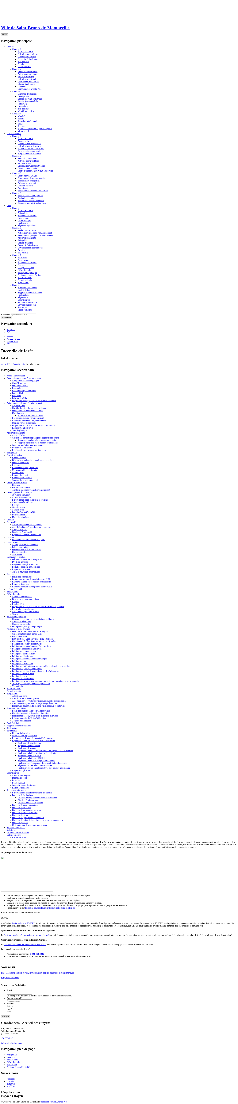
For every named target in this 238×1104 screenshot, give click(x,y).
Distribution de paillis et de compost (27, 410)
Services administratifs (16, 790)
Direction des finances (21, 807)
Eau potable (12, 522)
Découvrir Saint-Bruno (17, 482)
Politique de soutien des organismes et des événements (35, 671)
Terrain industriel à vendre (18, 832)
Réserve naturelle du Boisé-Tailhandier (29, 718)
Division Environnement (28, 800)
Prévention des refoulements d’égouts (28, 539)
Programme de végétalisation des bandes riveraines (34, 400)
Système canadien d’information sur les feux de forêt (27, 935)
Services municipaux (16, 827)
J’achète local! (18, 510)
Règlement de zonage (27, 748)
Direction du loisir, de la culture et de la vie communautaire (37, 820)
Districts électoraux (20, 462)
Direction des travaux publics (24, 812)
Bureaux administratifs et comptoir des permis (32, 793)
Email (9, 990)
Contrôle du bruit (19, 383)
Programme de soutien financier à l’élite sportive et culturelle (38, 706)
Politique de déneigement (23, 656)
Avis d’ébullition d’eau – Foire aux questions (31, 527)
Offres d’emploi (13, 594)
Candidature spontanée (22, 596)
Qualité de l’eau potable (22, 532)
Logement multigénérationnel (25, 564)
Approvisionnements (16, 433)
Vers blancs (17, 554)
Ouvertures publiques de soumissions (28, 445)
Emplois (15, 601)
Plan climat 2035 (19, 636)
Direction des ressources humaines (27, 810)
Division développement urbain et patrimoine (37, 797)
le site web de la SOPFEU (23, 923)
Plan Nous (16, 395)
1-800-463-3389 (37, 954)
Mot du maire (18, 472)
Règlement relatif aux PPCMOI (31, 758)
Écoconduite (17, 388)
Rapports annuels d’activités (19, 726)
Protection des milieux (16, 708)
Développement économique (19, 492)
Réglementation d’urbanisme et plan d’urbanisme (33, 740)
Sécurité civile (19, 364)
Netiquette (11, 1057)
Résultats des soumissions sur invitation (29, 450)
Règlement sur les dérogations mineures (35, 765)
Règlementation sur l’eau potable (26, 534)
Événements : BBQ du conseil (25, 467)
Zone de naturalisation (21, 721)
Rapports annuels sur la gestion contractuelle (37, 440)
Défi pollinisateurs (20, 385)
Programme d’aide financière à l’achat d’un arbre (33, 425)
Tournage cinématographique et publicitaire (31, 683)
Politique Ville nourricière (23, 678)
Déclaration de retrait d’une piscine (27, 559)
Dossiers (10, 519)
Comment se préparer (21, 775)
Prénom (10, 1003)
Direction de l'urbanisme (22, 795)
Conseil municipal (14, 455)
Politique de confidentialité (23, 654)
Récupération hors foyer (22, 428)
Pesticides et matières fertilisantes (26, 549)
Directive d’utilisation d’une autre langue (30, 631)
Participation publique (16, 616)
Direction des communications (25, 805)
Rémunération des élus (22, 477)
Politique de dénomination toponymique (29, 658)
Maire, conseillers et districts (24, 470)
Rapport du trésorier (20, 475)
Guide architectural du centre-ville (27, 634)
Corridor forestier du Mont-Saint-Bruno (29, 408)
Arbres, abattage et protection (25, 544)
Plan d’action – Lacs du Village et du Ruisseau (32, 639)
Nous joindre (12, 591)
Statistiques (11, 830)
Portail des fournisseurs (22, 448)
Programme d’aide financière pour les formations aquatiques (38, 606)
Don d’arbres (18, 413)
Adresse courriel (14, 998)
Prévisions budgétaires (22, 577)
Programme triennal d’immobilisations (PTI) (31, 579)
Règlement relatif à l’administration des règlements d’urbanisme (45, 750)
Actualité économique (21, 497)
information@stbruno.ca (11, 1043)
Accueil (10, 337)
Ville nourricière (14, 835)
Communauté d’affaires (22, 502)
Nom (9, 1009)
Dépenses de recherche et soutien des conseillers (33, 460)
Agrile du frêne (18, 405)
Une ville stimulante (20, 517)
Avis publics (12, 452)
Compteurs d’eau (19, 529)
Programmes (12, 693)
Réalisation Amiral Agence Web (53, 1101)
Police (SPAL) (18, 783)
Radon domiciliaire (20, 788)
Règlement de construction (29, 743)
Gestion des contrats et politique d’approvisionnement (35, 438)
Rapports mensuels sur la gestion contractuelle (38, 443)
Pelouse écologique (20, 547)
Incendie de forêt (19, 778)
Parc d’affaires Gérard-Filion (24, 512)
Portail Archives (14, 688)
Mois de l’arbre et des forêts (24, 423)
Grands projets (18, 507)
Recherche (5, 314)
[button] (11, 329)
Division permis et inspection (30, 802)
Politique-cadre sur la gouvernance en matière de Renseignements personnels (45, 681)
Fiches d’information (21, 733)
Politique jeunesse (20, 676)
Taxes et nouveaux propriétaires (26, 572)
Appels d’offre (18, 435)
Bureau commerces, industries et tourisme (30, 500)
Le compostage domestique (24, 390)
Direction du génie (20, 815)
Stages (15, 614)
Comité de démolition (21, 621)
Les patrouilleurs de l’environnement (28, 418)
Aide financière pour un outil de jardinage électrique (34, 703)
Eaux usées (11, 537)
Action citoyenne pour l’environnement (24, 378)
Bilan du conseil (19, 457)
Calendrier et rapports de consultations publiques (33, 619)
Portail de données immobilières (26, 567)
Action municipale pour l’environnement (24, 403)
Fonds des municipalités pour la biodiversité (31, 711)
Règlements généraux (21, 770)
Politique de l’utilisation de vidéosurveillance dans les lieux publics (41, 666)
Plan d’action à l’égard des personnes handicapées (34, 641)
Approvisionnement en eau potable (27, 524)
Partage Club (17, 393)
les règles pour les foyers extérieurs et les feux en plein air (50, 908)
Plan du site (12, 1064)
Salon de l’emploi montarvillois (25, 611)
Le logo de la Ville (15, 589)
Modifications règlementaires (24, 735)
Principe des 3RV (19, 398)
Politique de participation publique (27, 626)
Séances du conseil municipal (25, 480)
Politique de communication (24, 651)
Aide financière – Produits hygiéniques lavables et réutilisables (39, 701)
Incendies (16, 780)
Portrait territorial (14, 691)
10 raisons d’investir (21, 495)
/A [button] (8, 332)
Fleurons (16, 485)
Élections (16, 465)
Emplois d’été (18, 604)
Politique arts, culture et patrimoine (27, 644)
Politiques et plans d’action (18, 629)
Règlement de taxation (22, 569)
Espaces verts (12, 542)
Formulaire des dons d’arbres (30, 415)
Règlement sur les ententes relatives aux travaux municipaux (44, 768)
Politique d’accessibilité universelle (27, 649)
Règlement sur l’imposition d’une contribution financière (42, 763)
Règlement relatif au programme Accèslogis (37, 753)
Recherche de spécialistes (23, 609)
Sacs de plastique (19, 430)
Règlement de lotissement (29, 745)
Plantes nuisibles (19, 552)
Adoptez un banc (19, 696)
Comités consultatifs (21, 624)
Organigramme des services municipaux (29, 825)
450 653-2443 (7, 1038)
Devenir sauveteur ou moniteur (25, 599)
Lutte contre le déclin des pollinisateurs (29, 420)
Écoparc (15, 505)
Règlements (12, 730)
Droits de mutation (20, 562)
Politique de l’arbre (20, 661)
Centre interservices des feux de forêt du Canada (25, 944)
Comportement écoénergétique (25, 380)
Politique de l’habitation (22, 663)
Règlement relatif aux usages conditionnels (36, 760)
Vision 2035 (17, 686)
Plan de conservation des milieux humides (30, 713)
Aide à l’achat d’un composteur (25, 698)
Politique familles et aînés (23, 673)
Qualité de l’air (13, 723)
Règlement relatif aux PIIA (29, 755)
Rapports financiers (20, 584)
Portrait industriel (19, 515)
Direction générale (20, 822)
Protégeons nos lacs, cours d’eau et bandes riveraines (35, 716)
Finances (10, 574)
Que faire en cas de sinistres (24, 785)
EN (8, 344)
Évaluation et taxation (16, 557)
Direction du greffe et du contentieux (28, 817)
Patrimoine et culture (21, 487)
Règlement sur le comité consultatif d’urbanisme (33, 738)
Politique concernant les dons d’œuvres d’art (31, 646)
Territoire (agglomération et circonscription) (31, 490)
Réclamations (12, 728)
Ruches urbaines (19, 837)
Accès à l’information (16, 376)
